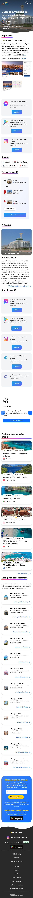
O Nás (16, 874)
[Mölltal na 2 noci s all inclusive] (16, 512)
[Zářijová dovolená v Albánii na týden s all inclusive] (16, 533)
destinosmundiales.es (17, 885)
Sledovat (16, 150)
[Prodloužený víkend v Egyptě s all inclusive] (16, 446)
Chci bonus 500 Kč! (16, 421)
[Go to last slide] (3, 413)
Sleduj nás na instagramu (18, 838)
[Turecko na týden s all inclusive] (16, 469)
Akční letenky (16, 854)
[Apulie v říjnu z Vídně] (16, 491)
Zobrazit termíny (15, 215)
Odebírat (16, 112)
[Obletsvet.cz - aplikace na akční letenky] (16, 818)
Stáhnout (16, 131)
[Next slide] (30, 413)
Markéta (8, 21)
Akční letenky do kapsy (16, 843)
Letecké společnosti (16, 861)
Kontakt (16, 870)
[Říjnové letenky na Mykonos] (16, 557)
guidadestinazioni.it (16, 889)
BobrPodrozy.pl (16, 881)
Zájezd (24, 55)
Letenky (16, 867)
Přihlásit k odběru (16, 797)
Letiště (16, 858)
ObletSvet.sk (16, 878)
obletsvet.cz (19, 895)
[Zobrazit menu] (30, 2)
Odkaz (24, 59)
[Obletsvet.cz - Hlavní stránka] (4, 2)
